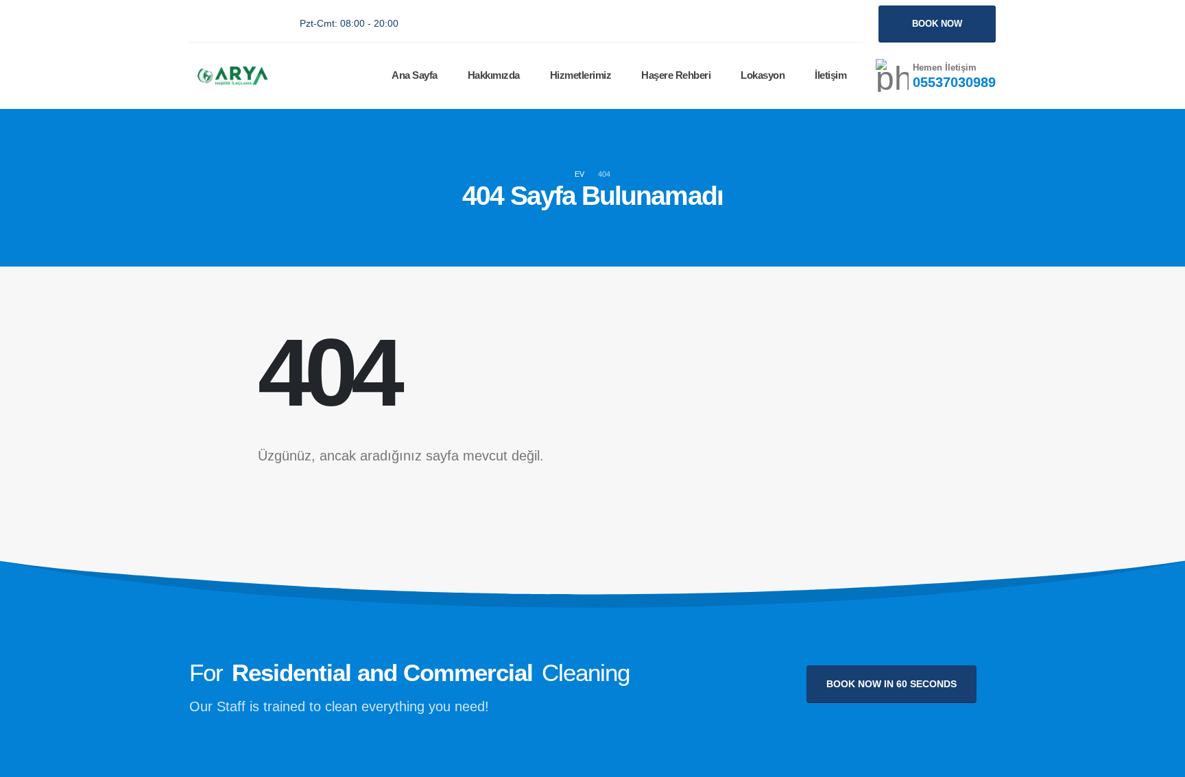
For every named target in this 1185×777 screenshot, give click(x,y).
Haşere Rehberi (675, 75)
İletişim (830, 75)
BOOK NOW (937, 23)
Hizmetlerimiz (581, 75)
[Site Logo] (231, 75)
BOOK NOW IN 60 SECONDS (891, 683)
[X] (227, 24)
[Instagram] (256, 24)
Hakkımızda (494, 75)
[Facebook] (197, 24)
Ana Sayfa (415, 75)
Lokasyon (763, 75)
